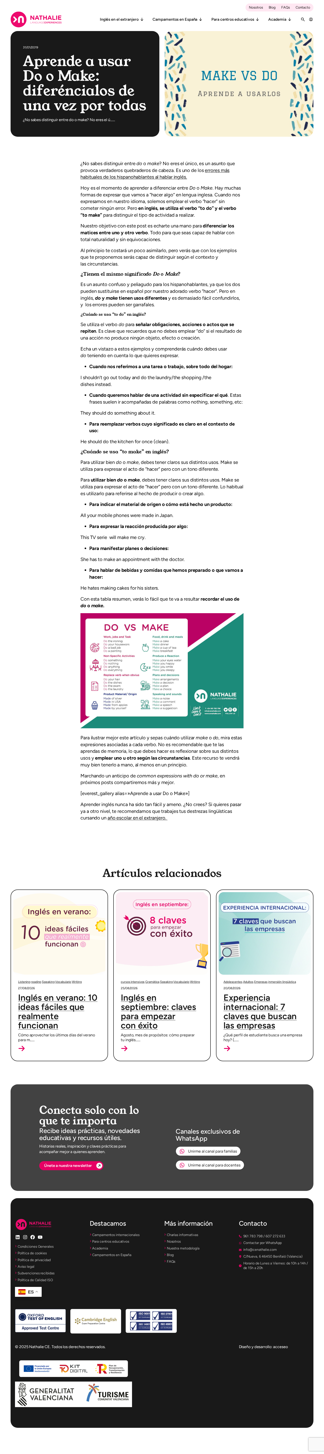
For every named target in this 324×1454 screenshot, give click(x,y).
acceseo (280, 1346)
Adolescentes (232, 982)
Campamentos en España (175, 19)
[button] (21, 1048)
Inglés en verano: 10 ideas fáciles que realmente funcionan (57, 1011)
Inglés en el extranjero (119, 19)
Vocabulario (63, 982)
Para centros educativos (232, 19)
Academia (277, 19)
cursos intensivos (133, 982)
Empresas (261, 982)
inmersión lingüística (282, 982)
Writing (77, 982)
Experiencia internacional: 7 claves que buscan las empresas (260, 1011)
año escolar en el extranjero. (137, 818)
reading (36, 982)
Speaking (48, 982)
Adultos (248, 982)
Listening (24, 982)
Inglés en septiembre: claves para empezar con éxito (158, 1011)
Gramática (152, 982)
